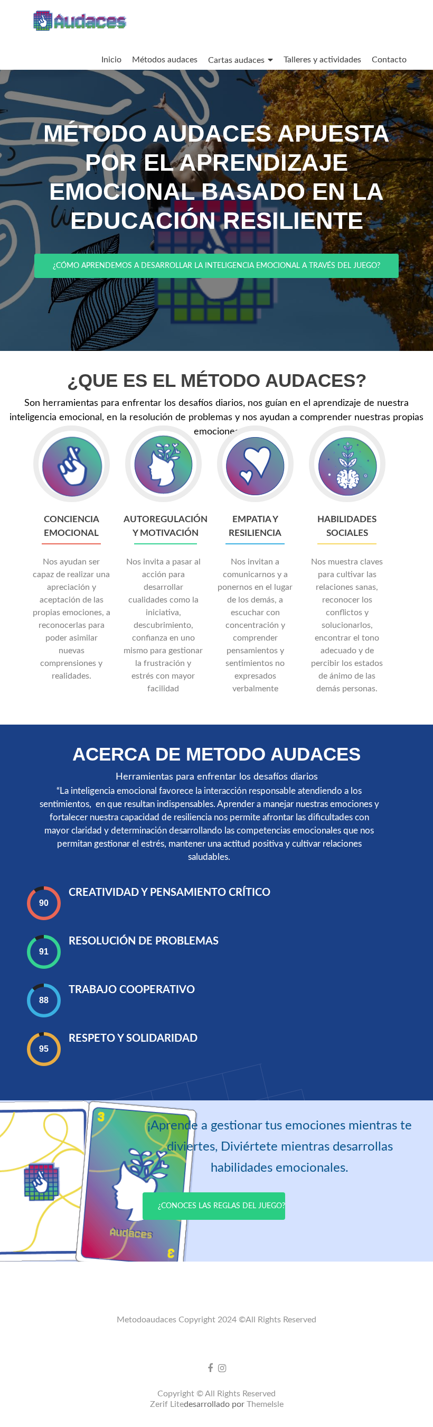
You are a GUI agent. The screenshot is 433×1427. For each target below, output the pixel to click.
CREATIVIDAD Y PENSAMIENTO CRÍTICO (169, 892)
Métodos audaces (164, 59)
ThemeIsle (265, 1404)
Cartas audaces (236, 60)
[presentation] (43, 903)
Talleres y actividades (322, 59)
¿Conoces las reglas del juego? (221, 1206)
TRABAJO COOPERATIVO (132, 990)
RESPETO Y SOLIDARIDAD (133, 1038)
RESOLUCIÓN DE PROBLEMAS (144, 941)
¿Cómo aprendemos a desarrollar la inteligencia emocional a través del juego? (216, 266)
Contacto (389, 59)
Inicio (111, 59)
